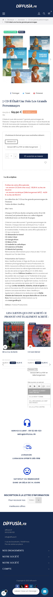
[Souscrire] (38, 500)
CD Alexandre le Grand (14, 234)
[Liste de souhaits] (45, 162)
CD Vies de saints (34, 360)
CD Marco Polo (11, 242)
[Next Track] (39, 386)
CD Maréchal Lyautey (14, 249)
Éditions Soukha (25, 273)
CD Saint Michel (34, 352)
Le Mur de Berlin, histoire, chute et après (28, 286)
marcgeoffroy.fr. (14, 300)
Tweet (27, 93)
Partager (15, 93)
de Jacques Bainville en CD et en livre (26, 295)
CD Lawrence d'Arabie (14, 247)
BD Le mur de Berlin (10, 352)
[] (5, 347)
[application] (39, 386)
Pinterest (39, 93)
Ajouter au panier (34, 156)
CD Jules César (11, 237)
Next (50, 59)
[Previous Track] (30, 386)
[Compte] (38, 13)
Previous (2, 59)
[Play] (34, 386)
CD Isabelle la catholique (15, 244)
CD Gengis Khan (11, 239)
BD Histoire (6, 360)
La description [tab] (10, 177)
